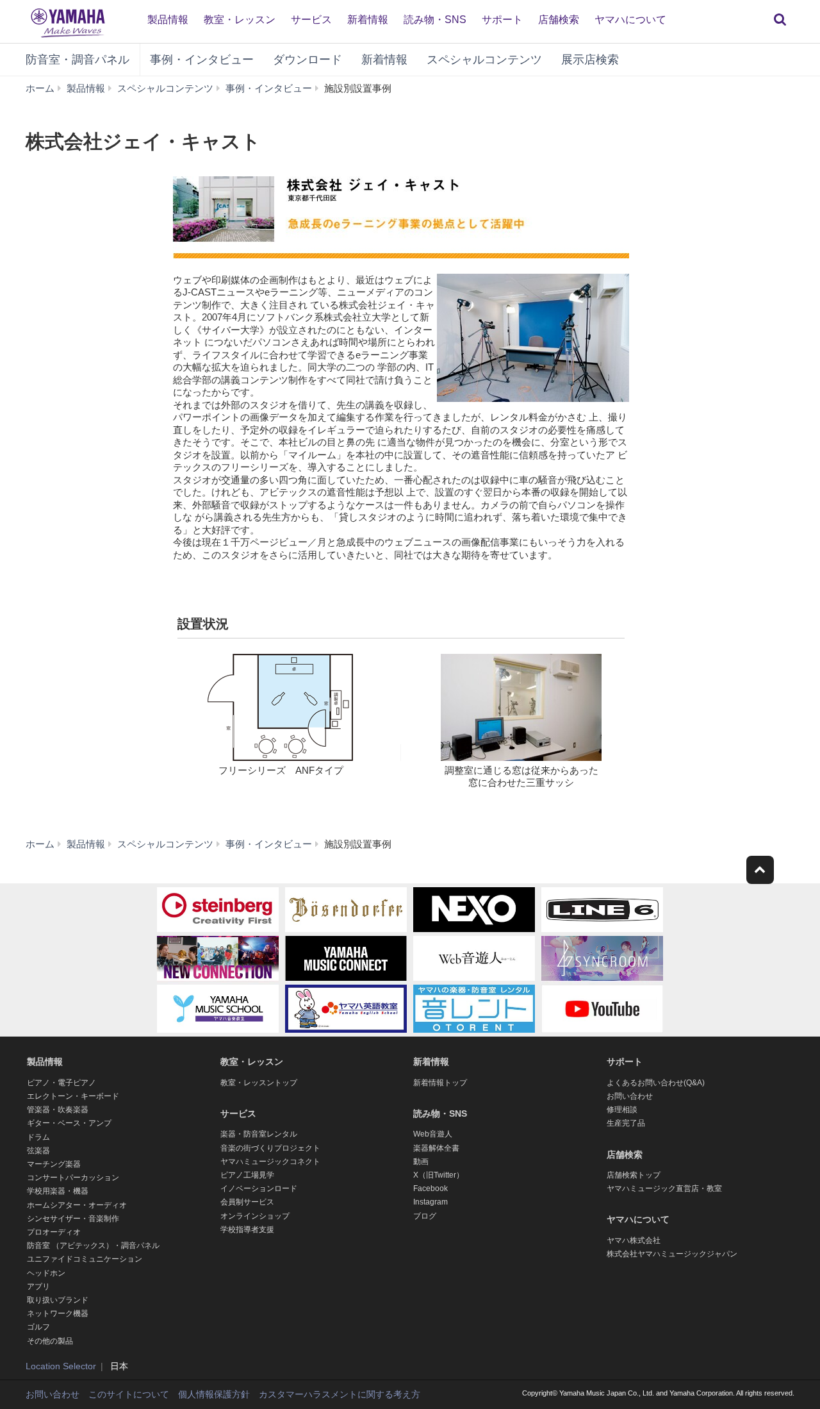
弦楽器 (38, 1150)
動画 (421, 1161)
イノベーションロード (258, 1188)
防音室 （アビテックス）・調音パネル (93, 1245)
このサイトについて (128, 1394)
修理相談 (622, 1109)
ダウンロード (307, 59)
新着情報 (367, 19)
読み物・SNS (435, 19)
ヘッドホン (46, 1273)
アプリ (38, 1286)
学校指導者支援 (247, 1229)
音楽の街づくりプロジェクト (270, 1148)
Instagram (430, 1201)
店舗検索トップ (633, 1175)
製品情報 (167, 19)
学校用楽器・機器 (57, 1191)
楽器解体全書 (436, 1148)
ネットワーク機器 (57, 1313)
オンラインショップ (255, 1216)
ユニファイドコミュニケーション (84, 1259)
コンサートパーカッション (73, 1177)
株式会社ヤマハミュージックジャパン (672, 1253)
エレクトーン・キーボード (73, 1096)
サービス (311, 19)
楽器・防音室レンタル (258, 1134)
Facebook (430, 1188)
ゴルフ (38, 1326)
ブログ (424, 1216)
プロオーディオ (54, 1232)
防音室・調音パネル (77, 59)
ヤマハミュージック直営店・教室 (664, 1188)
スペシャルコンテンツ (484, 59)
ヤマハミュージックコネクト (270, 1161)
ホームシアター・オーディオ (77, 1205)
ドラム (38, 1137)
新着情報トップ (440, 1082)
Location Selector (61, 1366)
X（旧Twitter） (438, 1175)
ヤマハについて (630, 19)
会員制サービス (247, 1201)
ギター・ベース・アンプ (69, 1123)
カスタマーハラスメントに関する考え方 (339, 1394)
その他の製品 (50, 1341)
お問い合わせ (630, 1096)
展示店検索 (590, 59)
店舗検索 (558, 19)
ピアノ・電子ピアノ (61, 1082)
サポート (502, 19)
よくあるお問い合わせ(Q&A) (656, 1082)
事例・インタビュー (202, 59)
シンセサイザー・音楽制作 (73, 1218)
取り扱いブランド (57, 1300)
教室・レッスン (239, 19)
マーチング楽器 (54, 1164)
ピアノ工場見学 (247, 1175)
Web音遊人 (432, 1134)
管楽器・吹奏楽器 (57, 1109)
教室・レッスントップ (258, 1082)
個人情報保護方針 (214, 1394)
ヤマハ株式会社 (633, 1240)
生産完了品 (626, 1123)
